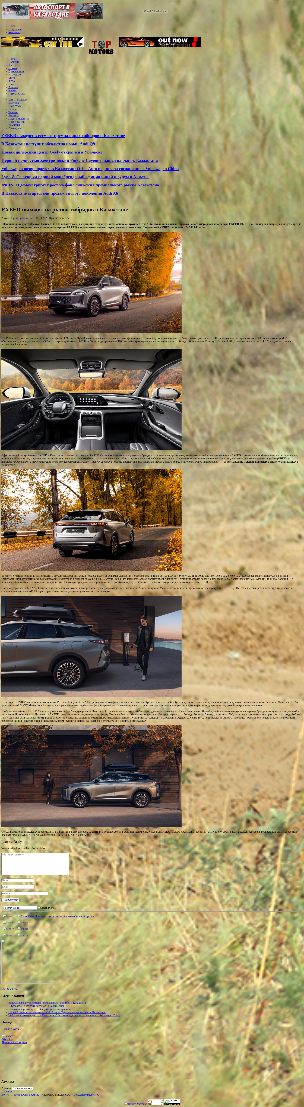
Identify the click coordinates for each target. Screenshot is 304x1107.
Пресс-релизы (16, 121)
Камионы (14, 124)
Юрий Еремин (19, 218)
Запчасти (13, 115)
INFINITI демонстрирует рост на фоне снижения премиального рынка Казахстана (80, 185)
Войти (5, 1094)
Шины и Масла (17, 99)
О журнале (14, 29)
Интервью (14, 74)
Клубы (12, 90)
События (13, 61)
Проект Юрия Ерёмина (25, 1094)
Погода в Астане (11, 1028)
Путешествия (16, 71)
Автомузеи (15, 128)
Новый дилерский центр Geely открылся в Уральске (51, 152)
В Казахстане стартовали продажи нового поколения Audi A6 (59, 193)
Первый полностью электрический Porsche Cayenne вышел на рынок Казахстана (79, 160)
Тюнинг (13, 112)
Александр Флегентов (86, 1094)
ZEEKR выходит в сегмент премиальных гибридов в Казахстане (63, 135)
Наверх (6, 1091)
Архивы (6, 1088)
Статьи (12, 68)
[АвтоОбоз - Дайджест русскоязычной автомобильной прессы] (56, 916)
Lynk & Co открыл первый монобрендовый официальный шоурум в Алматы (75, 176)
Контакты (14, 32)
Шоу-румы (14, 105)
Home (11, 25)
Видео (12, 84)
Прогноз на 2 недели (14, 1042)
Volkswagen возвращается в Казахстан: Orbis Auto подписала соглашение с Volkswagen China (90, 168)
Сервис (12, 109)
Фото (11, 80)
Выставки (14, 102)
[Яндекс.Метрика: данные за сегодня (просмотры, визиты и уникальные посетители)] (135, 1104)
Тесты (12, 65)
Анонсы (13, 87)
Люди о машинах (18, 118)
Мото (11, 77)
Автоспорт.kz (16, 93)
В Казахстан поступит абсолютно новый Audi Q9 (48, 144)
